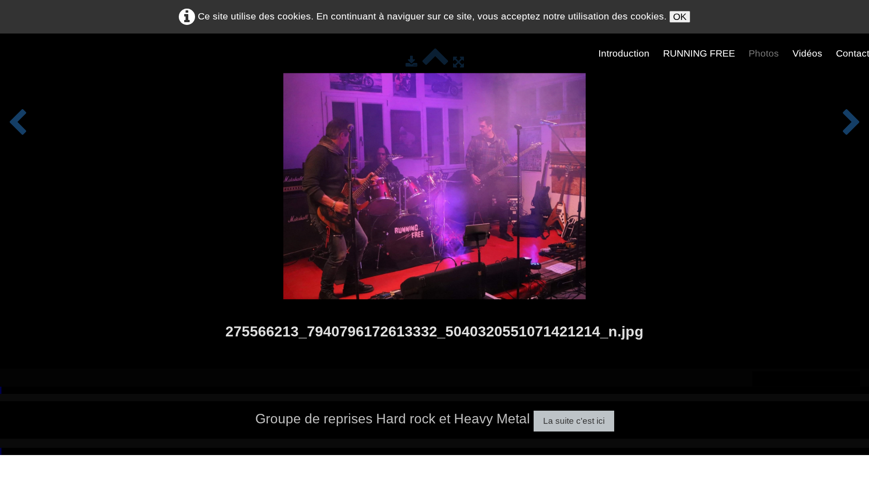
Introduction (623, 53)
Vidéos (807, 53)
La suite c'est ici (574, 421)
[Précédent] (17, 123)
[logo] (14, 53)
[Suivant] (851, 123)
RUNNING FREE (699, 53)
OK (680, 16)
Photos (764, 53)
